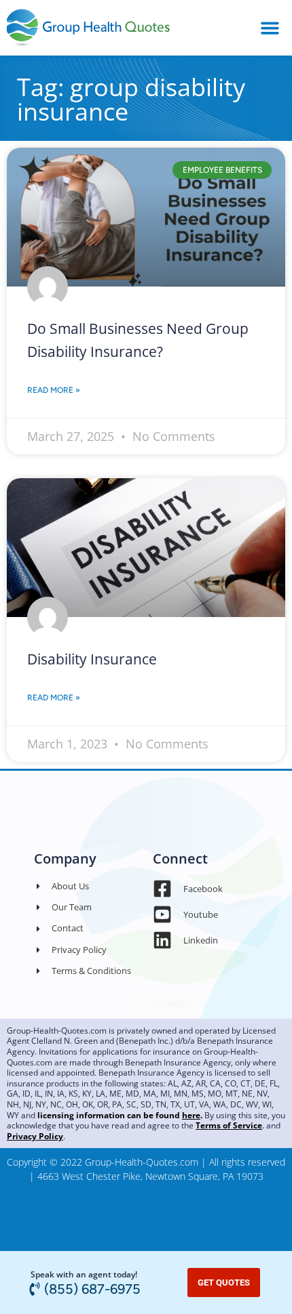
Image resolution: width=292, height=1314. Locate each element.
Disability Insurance (92, 659)
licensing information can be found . (119, 1115)
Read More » (53, 390)
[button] (270, 28)
